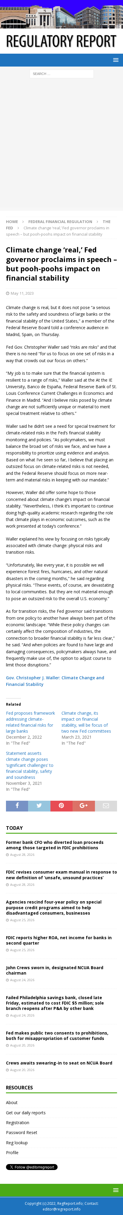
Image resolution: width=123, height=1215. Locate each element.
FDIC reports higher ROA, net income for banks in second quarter (59, 940)
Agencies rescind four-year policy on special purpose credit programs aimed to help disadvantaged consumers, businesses (54, 907)
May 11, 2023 (22, 293)
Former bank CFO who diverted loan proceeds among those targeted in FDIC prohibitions (55, 844)
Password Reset (21, 1132)
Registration (17, 1122)
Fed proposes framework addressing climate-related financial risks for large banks (30, 722)
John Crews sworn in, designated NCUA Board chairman (54, 970)
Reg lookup (17, 1142)
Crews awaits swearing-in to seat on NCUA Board (59, 1063)
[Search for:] (62, 73)
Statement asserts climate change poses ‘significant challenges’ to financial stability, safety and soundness (29, 765)
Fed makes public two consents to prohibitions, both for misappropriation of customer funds (57, 1035)
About (12, 1102)
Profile (12, 1152)
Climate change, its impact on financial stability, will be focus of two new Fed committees (86, 722)
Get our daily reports (26, 1112)
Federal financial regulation (60, 221)
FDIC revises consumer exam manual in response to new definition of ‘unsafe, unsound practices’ (61, 874)
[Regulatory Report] (61, 25)
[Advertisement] (61, 146)
